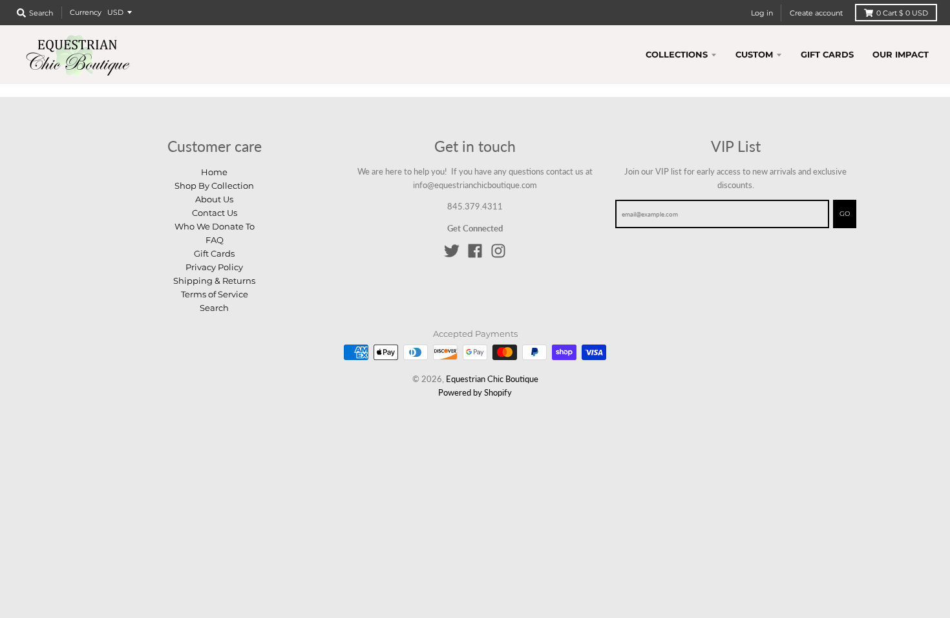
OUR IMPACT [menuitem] (900, 54)
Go (844, 213)
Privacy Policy (214, 267)
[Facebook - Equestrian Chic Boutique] (475, 251)
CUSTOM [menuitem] (754, 54)
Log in (762, 12)
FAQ (215, 240)
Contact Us (214, 213)
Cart (902, 12)
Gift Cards (214, 253)
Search (214, 308)
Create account (816, 12)
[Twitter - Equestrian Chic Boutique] (451, 251)
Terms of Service (214, 294)
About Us (214, 199)
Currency (85, 12)
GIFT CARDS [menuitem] (827, 54)
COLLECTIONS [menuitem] (677, 54)
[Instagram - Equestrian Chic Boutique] (498, 251)
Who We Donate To (214, 226)
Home (214, 172)
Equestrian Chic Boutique (492, 379)
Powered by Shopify (475, 392)
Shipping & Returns (214, 280)
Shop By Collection (214, 185)
